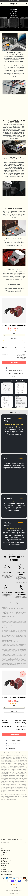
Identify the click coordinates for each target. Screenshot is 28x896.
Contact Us (3, 865)
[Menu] (1, 3)
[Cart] (26, 3)
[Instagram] (14, 887)
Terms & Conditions (5, 850)
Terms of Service (5, 863)
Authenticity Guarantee (6, 874)
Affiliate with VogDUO (6, 871)
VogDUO (11, 890)
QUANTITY (14, 339)
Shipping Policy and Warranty (8, 854)
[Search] (4, 3)
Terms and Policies (14, 893)
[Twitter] (16, 887)
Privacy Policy (4, 852)
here (25, 596)
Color (14, 333)
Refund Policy (4, 861)
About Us (3, 869)
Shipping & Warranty (6, 860)
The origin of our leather (7, 873)
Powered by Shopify (17, 890)
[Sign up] (25, 842)
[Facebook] (11, 887)
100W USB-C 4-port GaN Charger (14, 325)
